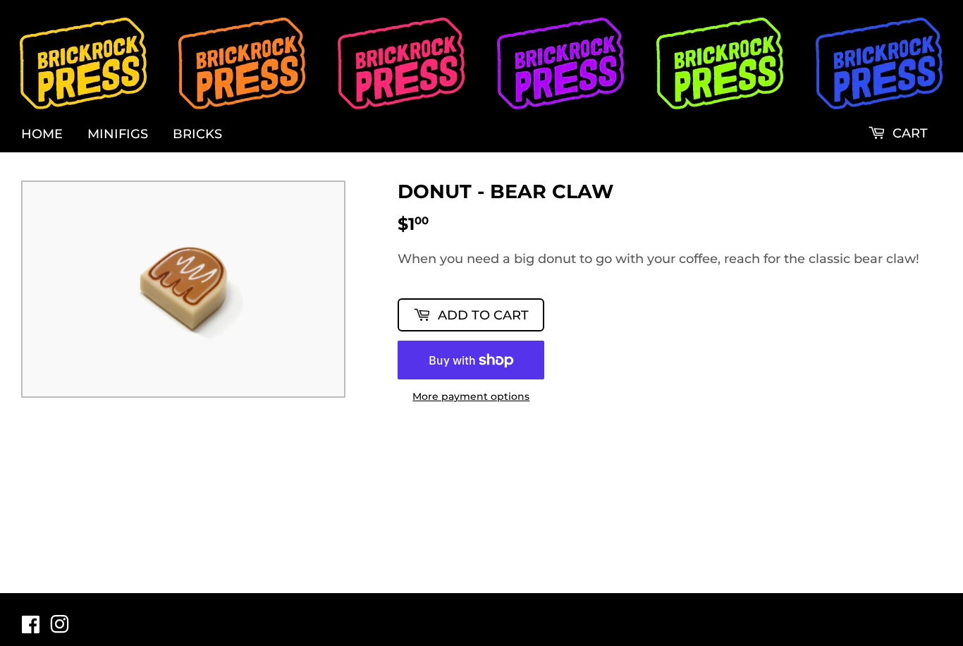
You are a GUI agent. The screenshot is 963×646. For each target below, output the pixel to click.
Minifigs (117, 134)
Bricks (197, 134)
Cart (908, 133)
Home (42, 134)
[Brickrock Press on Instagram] (59, 628)
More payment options (470, 397)
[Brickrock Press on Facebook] (30, 628)
